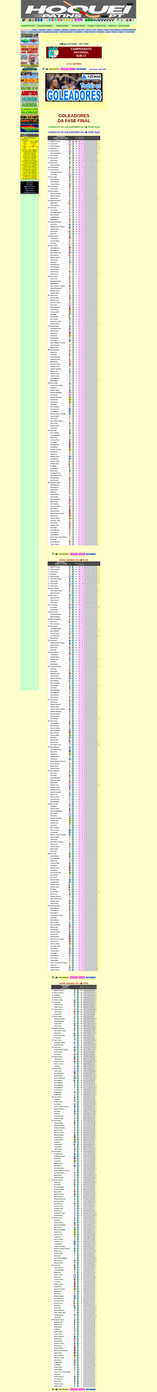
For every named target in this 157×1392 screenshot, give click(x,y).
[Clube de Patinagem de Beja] (70, 177)
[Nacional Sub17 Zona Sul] (73, 567)
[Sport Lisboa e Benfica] (70, 142)
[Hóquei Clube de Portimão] (70, 232)
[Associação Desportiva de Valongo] (70, 161)
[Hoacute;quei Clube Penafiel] (70, 144)
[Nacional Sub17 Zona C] (78, 1012)
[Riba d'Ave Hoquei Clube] (70, 203)
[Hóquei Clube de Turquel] (70, 244)
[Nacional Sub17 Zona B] (78, 1000)
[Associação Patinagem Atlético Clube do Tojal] (70, 270)
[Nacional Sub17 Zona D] (78, 991)
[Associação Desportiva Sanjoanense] (70, 215)
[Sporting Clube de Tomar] (70, 163)
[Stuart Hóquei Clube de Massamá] (70, 156)
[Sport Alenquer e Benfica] (70, 201)
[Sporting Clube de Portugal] (70, 154)
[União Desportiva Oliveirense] (70, 248)
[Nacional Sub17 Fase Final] (73, 142)
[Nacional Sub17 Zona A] (78, 1005)
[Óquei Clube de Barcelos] (70, 170)
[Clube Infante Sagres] (70, 286)
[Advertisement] (74, 37)
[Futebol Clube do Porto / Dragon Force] (70, 225)
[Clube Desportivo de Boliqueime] (70, 194)
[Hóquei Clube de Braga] (70, 180)
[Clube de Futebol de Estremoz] (70, 187)
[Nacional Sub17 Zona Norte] (73, 577)
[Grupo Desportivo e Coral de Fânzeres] (70, 196)
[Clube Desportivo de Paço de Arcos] (70, 182)
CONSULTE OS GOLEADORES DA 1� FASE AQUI (74, 132)
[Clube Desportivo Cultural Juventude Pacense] (70, 312)
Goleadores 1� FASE (97, 69)
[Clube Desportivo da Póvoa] (70, 253)
